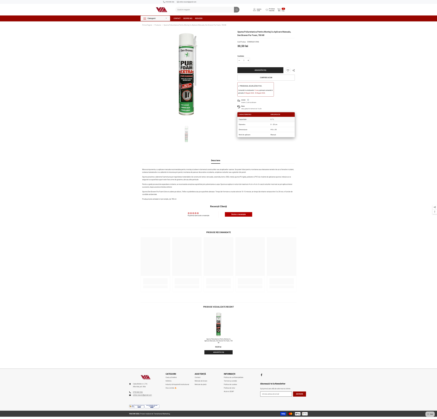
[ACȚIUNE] (293, 70)
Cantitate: (240, 56)
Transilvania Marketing (162, 414)
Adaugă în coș (260, 70)
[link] (288, 70)
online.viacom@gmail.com (187, 2)
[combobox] (204, 10)
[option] (186, 74)
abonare (299, 394)
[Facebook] (261, 375)
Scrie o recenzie (238, 214)
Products (158, 25)
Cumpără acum (266, 77)
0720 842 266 (170, 2)
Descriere (215, 160)
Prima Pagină (147, 25)
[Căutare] (207, 10)
